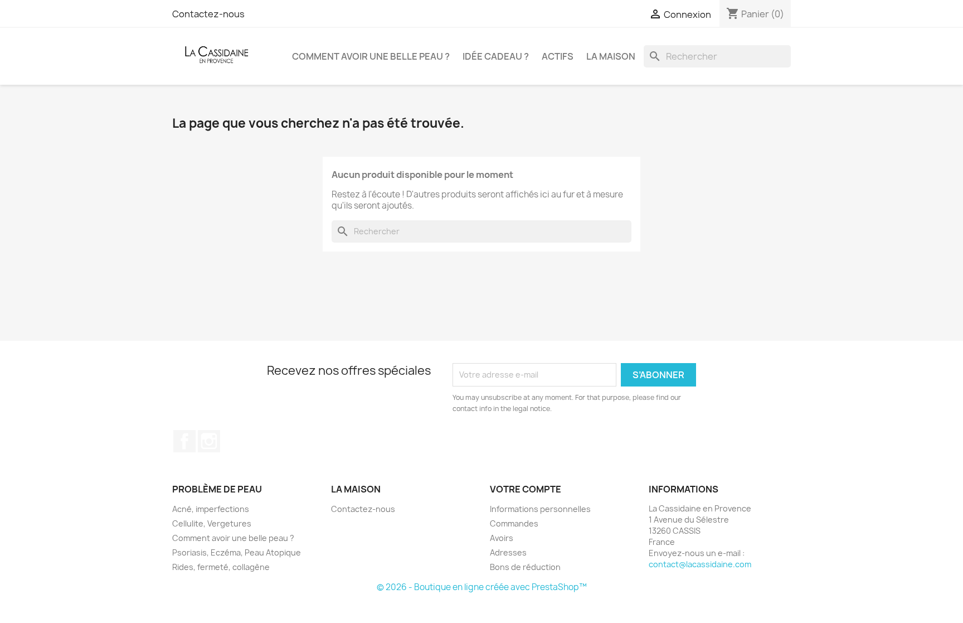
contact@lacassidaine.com (700, 564)
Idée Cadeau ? (496, 56)
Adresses (508, 552)
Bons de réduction (525, 567)
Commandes (514, 523)
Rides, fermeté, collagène (221, 567)
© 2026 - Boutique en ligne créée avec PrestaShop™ (482, 587)
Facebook (184, 441)
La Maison (610, 56)
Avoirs (501, 538)
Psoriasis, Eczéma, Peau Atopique (236, 552)
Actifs (557, 56)
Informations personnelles (540, 509)
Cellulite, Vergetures (211, 523)
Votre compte (525, 489)
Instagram (209, 441)
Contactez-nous (208, 14)
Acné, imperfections (210, 509)
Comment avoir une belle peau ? (371, 56)
